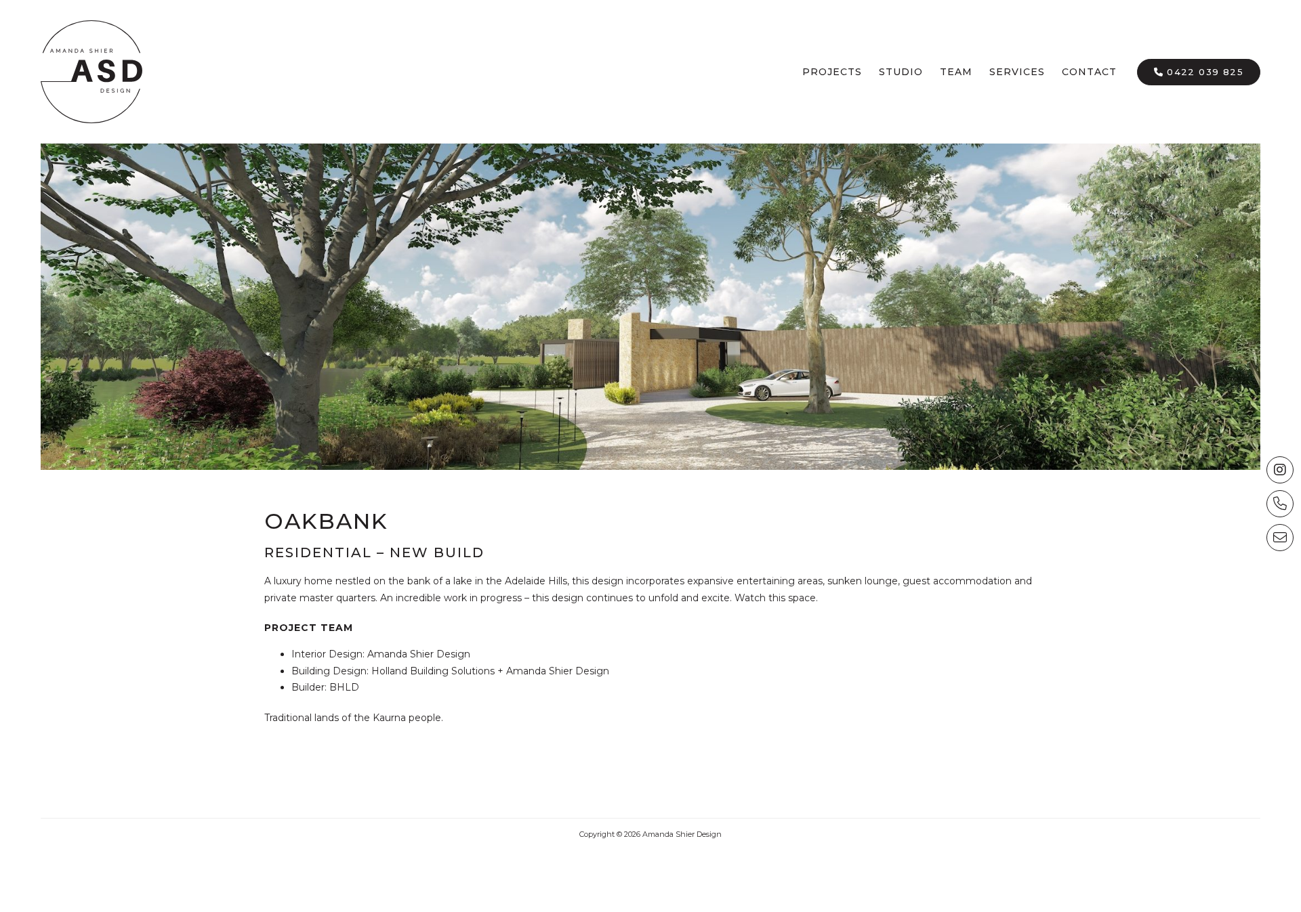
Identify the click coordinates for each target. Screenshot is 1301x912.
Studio (901, 72)
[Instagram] (1280, 469)
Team (956, 72)
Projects (832, 72)
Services (1017, 72)
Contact (1089, 72)
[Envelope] (1280, 537)
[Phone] (1280, 503)
